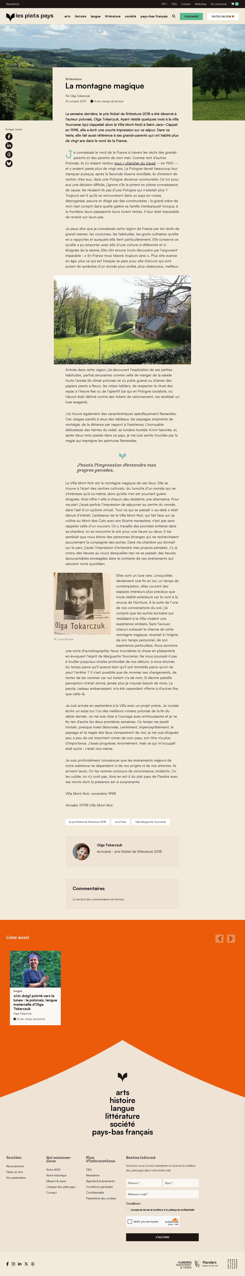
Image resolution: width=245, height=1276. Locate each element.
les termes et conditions (151, 1209)
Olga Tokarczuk (80, 96)
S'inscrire (162, 1237)
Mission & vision (56, 1181)
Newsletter (12, 4)
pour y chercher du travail (135, 163)
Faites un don (222, 16)
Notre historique (56, 1175)
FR (163, 4)
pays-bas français (122, 1131)
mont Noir (120, 821)
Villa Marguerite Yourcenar (150, 821)
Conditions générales (99, 1187)
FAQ (174, 4)
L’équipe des (60, 1187)
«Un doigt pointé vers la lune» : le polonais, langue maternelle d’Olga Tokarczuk (35, 1002)
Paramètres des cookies (101, 1198)
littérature (122, 1116)
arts (122, 1092)
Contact (186, 4)
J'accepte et (162, 1209)
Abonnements (15, 1166)
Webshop (200, 4)
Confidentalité (95, 1192)
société (122, 1123)
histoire (122, 1100)
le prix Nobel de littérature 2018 (87, 821)
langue (123, 1108)
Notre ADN (53, 1169)
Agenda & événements (100, 1181)
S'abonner (191, 16)
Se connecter (219, 4)
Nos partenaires (16, 1177)
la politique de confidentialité (180, 1209)
